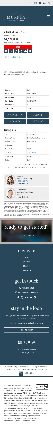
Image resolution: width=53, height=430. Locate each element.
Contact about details (15, 114)
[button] (31, 3)
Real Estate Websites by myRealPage (32, 369)
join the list (27, 330)
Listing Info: (10, 130)
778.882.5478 (28, 288)
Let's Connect (26, 236)
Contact (26, 270)
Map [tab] (18, 56)
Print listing (38, 121)
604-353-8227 (21, 195)
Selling (26, 266)
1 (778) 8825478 (22, 181)
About (26, 258)
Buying (26, 262)
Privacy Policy (11, 369)
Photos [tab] (13, 56)
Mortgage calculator (15, 121)
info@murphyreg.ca (28, 292)
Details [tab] (6, 56)
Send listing (38, 114)
